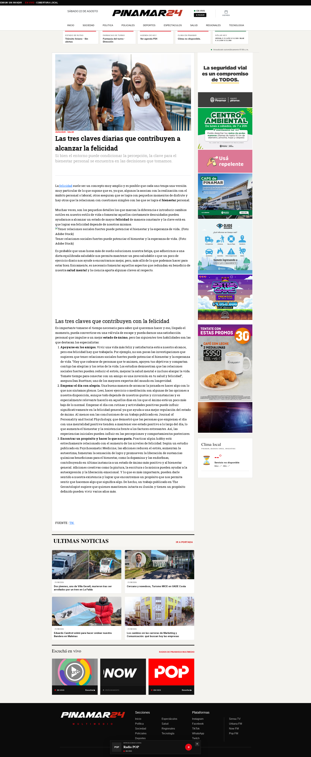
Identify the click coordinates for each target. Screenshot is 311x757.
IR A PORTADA (184, 542)
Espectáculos (169, 718)
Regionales (168, 728)
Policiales (140, 733)
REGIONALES (213, 25)
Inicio (138, 718)
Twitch (196, 738)
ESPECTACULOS (173, 25)
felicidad (65, 186)
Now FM (234, 728)
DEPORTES (149, 25)
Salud (165, 723)
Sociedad (140, 728)
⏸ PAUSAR (200, 15)
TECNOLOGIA (236, 25)
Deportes (140, 738)
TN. (71, 523)
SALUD (194, 25)
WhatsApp (198, 733)
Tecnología (168, 733)
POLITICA (108, 25)
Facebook (198, 723)
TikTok (196, 728)
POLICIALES (128, 25)
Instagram (197, 718)
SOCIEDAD (88, 25)
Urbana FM (235, 723)
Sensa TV (235, 718)
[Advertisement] (123, 295)
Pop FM (233, 733)
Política (139, 723)
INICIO (70, 25)
